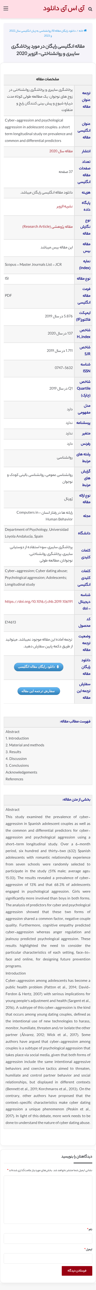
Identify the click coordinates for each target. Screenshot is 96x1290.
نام (89, 1229)
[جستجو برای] (90, 11)
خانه (81, 31)
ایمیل (88, 1249)
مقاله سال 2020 (61, 152)
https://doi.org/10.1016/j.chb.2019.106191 (39, 602)
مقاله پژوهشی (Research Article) (47, 227)
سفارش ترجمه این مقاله (38, 691)
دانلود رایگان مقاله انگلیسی (36, 666)
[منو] (5, 11)
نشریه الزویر (65, 207)
